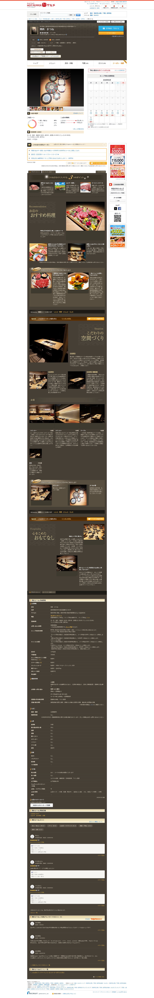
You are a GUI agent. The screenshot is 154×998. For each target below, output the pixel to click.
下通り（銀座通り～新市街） (78, 18)
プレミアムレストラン (63, 984)
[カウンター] (41, 495)
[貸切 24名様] (35, 455)
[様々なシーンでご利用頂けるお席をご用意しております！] (67, 565)
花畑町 (120, 1)
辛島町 (117, 1)
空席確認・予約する (112, 28)
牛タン (62, 986)
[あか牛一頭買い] (60, 187)
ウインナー (52, 986)
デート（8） (52, 826)
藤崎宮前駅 (46, 984)
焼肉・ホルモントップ (79, 983)
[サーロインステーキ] (85, 187)
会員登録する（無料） (95, 8)
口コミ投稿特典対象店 (36, 49)
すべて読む (101, 855)
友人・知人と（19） (38, 826)
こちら (88, 617)
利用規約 (114, 992)
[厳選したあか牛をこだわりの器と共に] (76, 252)
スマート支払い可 (50, 52)
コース (56, 312)
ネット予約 (69, 627)
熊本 (91, 13)
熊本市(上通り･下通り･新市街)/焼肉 (117, 983)
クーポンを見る (111, 33)
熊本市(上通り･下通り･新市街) (102, 13)
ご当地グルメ (72, 984)
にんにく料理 (46, 986)
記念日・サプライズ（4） (67, 826)
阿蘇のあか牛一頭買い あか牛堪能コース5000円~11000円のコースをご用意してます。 (55, 150)
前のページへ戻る (33, 18)
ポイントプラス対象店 (38, 52)
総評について (79, 113)
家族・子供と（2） (85, 826)
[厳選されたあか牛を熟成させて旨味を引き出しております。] (38, 252)
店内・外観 (69, 63)
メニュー (52, 63)
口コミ (102, 63)
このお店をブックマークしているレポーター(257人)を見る (47, 972)
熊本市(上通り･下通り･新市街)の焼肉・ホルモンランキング (106, 987)
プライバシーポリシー (105, 992)
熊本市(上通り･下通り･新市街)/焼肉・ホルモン (97, 983)
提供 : (89, 919)
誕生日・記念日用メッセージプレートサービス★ (45, 154)
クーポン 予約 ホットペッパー (120, 3)
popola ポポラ (35, 813)
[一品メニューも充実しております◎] (78, 283)
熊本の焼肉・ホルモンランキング (58, 987)
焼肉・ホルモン (94, 15)
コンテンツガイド (105, 3)
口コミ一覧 (34, 912)
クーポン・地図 (118, 63)
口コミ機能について (96, 821)
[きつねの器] (78, 495)
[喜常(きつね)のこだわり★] (34, 187)
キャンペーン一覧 (121, 179)
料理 (60, 312)
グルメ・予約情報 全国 (44, 18)
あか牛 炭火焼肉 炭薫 (38, 815)
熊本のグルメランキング (43, 987)
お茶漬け (39, 986)
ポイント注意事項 (119, 70)
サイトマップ (96, 992)
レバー (58, 986)
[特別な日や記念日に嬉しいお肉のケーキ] (85, 221)
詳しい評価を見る (79, 129)
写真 (85, 63)
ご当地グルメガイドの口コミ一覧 (40, 965)
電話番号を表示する (118, 36)
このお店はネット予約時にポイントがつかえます (45, 56)
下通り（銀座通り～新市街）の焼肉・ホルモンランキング (60, 989)
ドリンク (65, 312)
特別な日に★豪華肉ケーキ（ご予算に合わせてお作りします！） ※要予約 (52, 158)
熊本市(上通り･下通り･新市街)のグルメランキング (79, 987)
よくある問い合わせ (93, 3)
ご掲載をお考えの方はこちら (69, 993)
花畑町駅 (41, 984)
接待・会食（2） (37, 829)
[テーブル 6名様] (92, 416)
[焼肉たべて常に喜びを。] (94, 534)
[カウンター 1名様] (41, 416)
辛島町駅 (35, 984)
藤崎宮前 (125, 1)
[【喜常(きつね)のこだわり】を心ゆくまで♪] (41, 283)
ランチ (71, 312)
